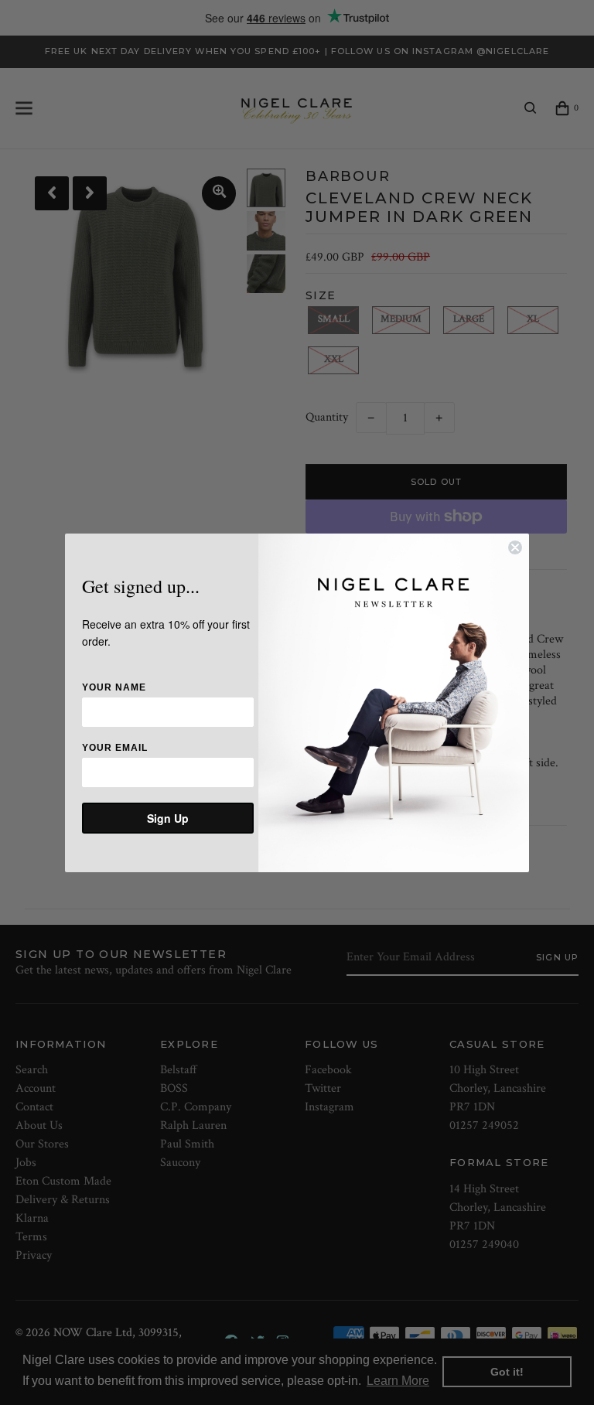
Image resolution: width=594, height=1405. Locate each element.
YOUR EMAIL (115, 747)
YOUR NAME (114, 687)
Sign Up (168, 818)
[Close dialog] (515, 547)
